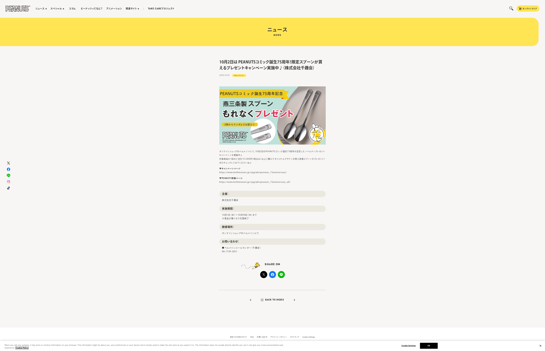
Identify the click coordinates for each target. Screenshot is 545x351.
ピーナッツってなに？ (92, 8)
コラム (72, 8)
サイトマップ (294, 337)
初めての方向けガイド (238, 337)
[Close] (540, 346)
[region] (272, 346)
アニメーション (114, 8)
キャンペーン (239, 75)
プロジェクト (161, 8)
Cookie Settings (308, 337)
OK (428, 345)
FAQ (252, 337)
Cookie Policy (22, 348)
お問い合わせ (262, 337)
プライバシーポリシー (278, 337)
